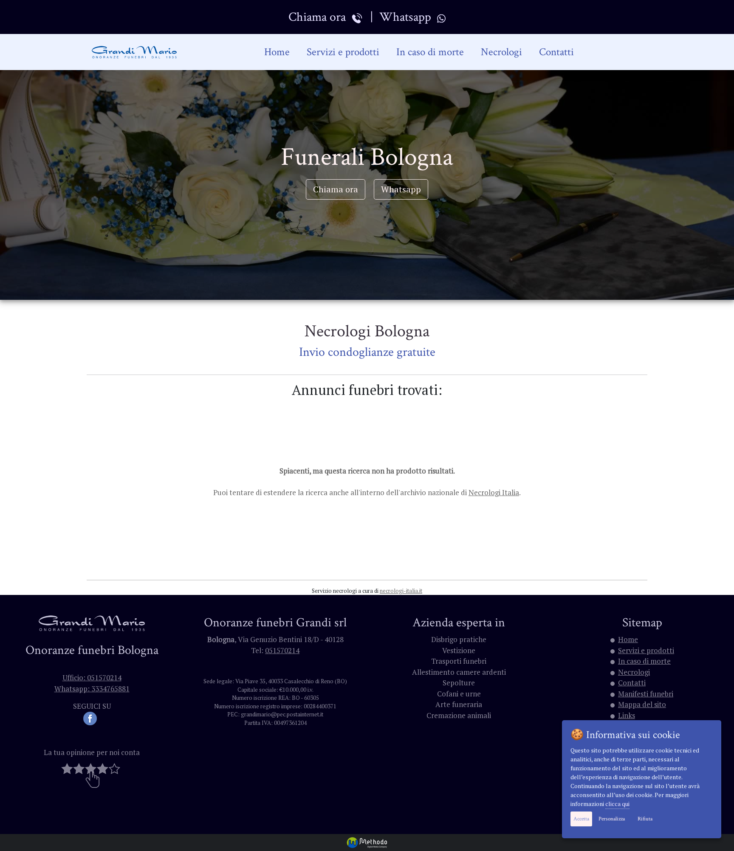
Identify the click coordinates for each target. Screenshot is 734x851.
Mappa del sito (642, 704)
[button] (91, 775)
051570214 (282, 650)
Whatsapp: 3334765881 (92, 688)
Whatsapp (401, 189)
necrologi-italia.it (401, 591)
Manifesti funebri (645, 694)
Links (626, 715)
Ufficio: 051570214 (91, 677)
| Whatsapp (400, 16)
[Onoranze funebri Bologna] (135, 52)
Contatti (556, 52)
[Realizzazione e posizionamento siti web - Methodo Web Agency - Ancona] (367, 841)
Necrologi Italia (494, 492)
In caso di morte (430, 52)
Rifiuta (645, 819)
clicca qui (617, 804)
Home (277, 52)
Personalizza (611, 819)
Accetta (581, 819)
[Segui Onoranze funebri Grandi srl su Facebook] (91, 717)
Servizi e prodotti (343, 52)
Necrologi (501, 52)
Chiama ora (320, 16)
